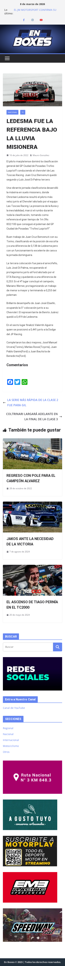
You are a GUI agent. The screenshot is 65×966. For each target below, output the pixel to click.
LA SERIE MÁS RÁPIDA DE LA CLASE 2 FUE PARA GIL (32, 402)
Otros (6, 752)
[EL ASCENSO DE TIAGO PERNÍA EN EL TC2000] (32, 567)
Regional (8, 728)
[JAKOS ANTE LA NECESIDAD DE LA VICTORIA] (32, 504)
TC (23, 112)
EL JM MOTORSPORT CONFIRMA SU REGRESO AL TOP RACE (35, 11)
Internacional (11, 740)
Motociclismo (11, 746)
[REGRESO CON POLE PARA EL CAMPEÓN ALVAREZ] (32, 441)
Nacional (12, 112)
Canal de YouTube (14, 708)
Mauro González (41, 155)
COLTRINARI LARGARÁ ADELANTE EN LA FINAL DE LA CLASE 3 (32, 416)
